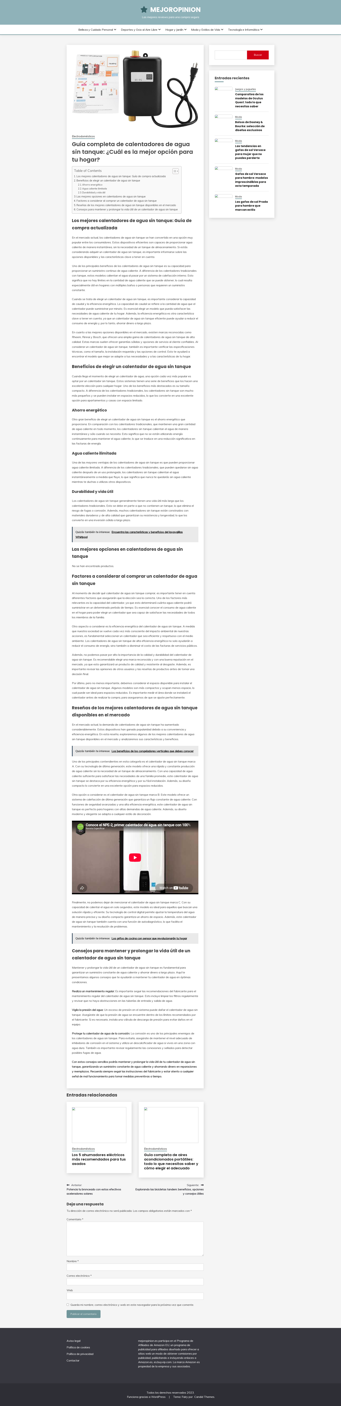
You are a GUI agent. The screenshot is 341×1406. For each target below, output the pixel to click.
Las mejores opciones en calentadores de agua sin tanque (111, 196)
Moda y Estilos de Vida (205, 29)
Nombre (73, 1261)
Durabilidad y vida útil (93, 192)
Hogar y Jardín (174, 29)
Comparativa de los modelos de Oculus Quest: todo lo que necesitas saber (249, 100)
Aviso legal (73, 1341)
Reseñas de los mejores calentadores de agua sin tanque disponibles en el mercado (126, 205)
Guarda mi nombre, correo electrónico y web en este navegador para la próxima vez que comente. (132, 1304)
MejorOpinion (175, 9)
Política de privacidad (80, 1354)
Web (70, 1290)
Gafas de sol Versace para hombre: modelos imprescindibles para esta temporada (251, 180)
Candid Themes (204, 1397)
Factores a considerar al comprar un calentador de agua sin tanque (117, 200)
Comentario (75, 1219)
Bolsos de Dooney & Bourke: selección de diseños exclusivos (250, 126)
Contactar (73, 1360)
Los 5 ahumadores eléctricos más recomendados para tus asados (99, 1159)
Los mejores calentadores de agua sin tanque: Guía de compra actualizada (121, 176)
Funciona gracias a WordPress (146, 1397)
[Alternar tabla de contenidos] (174, 171)
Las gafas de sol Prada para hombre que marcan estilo (251, 206)
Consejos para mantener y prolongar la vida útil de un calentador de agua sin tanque (127, 209)
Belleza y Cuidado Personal (95, 29)
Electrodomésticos (83, 136)
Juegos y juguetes (245, 89)
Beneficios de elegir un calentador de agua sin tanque (108, 180)
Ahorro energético (92, 184)
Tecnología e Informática (243, 29)
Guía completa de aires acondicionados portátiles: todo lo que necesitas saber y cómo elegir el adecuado (171, 1161)
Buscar (258, 54)
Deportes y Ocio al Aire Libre (139, 29)
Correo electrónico (79, 1275)
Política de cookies (78, 1347)
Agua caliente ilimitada (94, 188)
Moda (238, 116)
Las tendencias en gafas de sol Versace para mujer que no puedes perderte (250, 152)
